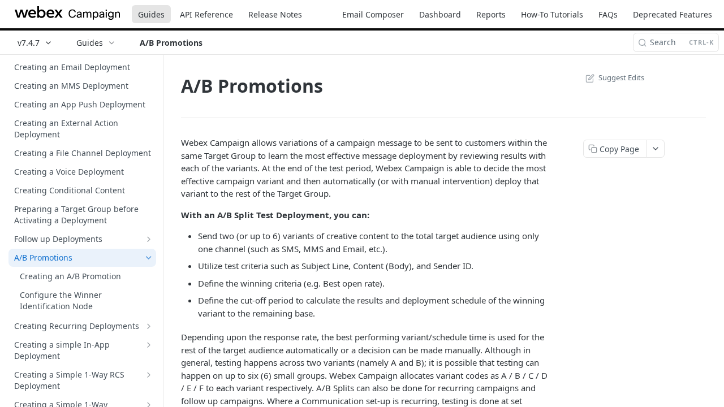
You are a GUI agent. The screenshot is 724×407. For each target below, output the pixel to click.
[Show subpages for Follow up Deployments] (148, 239)
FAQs (608, 14)
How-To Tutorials (552, 14)
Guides (151, 14)
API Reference (206, 14)
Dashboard (440, 14)
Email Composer (373, 14)
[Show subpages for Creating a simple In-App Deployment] (148, 344)
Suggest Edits (621, 77)
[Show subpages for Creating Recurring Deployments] (148, 326)
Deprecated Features (672, 14)
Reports (491, 14)
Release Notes (275, 14)
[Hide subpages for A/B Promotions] (148, 257)
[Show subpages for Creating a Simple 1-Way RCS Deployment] (148, 374)
